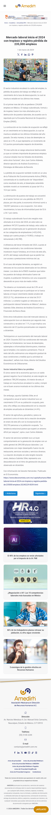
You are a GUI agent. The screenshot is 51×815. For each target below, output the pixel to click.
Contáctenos (36, 772)
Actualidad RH (21, 23)
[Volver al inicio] (25, 6)
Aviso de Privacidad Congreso (20, 772)
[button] (5, 6)
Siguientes (39, 493)
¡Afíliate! (41, 809)
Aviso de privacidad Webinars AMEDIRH (25, 764)
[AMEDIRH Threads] (36, 752)
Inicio (6, 23)
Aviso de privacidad (14, 761)
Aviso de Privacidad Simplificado (25, 769)
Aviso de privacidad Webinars (33, 761)
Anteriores (11, 493)
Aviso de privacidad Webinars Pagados (25, 766)
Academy (12, 23)
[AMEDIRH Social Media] (15, 752)
